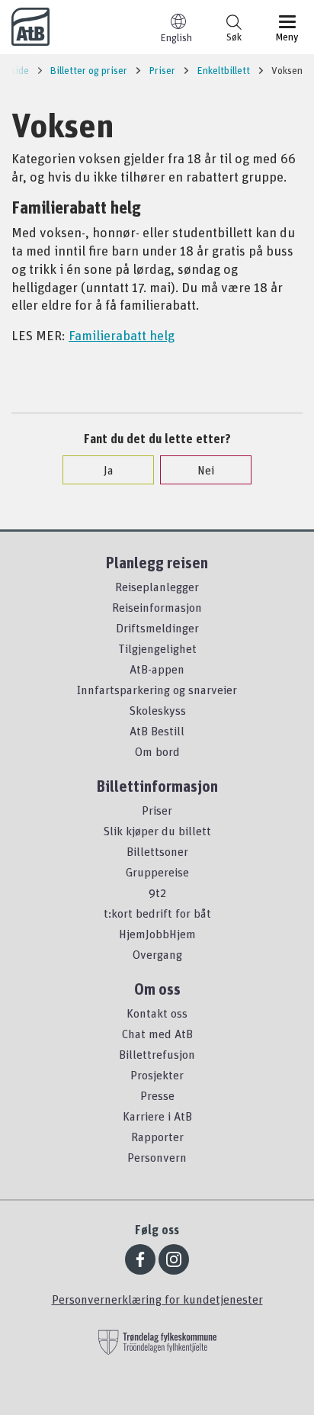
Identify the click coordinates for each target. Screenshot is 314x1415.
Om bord (157, 751)
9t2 (157, 892)
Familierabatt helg (122, 334)
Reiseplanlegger (157, 586)
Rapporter (157, 1136)
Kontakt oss (157, 1013)
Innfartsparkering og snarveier (157, 689)
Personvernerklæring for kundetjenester (157, 1299)
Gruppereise (157, 872)
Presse (157, 1095)
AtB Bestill (157, 730)
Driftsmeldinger (157, 627)
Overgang (157, 954)
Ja (109, 470)
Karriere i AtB (157, 1116)
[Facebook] (140, 1259)
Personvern (157, 1157)
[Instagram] (174, 1259)
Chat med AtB (157, 1033)
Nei (205, 470)
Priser (157, 810)
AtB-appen (157, 669)
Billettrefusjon (157, 1054)
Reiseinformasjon (157, 607)
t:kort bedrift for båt (157, 913)
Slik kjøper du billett (157, 830)
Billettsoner (157, 851)
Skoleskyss (157, 710)
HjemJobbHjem (157, 933)
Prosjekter (157, 1074)
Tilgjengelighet (157, 648)
